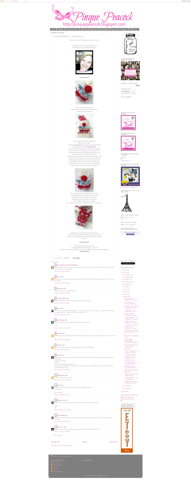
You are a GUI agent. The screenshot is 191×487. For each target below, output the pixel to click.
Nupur (58, 308)
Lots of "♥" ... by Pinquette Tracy (131, 336)
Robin (59, 385)
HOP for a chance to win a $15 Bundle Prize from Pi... (131, 332)
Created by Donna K (77, 109)
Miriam (59, 276)
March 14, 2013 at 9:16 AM (62, 293)
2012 (124, 391)
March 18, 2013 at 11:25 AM (63, 410)
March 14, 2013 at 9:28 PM (62, 370)
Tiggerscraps (61, 375)
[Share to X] (76, 258)
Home (53, 29)
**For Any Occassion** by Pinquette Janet (131, 345)
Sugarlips (55, 467)
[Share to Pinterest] (79, 258)
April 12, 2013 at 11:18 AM (62, 431)
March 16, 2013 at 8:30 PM (62, 395)
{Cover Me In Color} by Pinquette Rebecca (130, 366)
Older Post (113, 442)
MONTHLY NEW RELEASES (89, 29)
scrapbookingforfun (58, 471)
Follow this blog (130, 234)
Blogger (105, 475)
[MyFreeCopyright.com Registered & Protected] (130, 399)
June (125, 289)
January (126, 388)
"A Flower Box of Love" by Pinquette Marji (131, 374)
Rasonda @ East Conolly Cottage (66, 265)
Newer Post (55, 442)
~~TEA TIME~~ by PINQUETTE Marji (130, 310)
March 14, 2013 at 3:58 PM (62, 339)
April (125, 294)
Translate (133, 93)
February (126, 386)
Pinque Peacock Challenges (118, 29)
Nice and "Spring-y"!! (130, 360)
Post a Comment (57, 435)
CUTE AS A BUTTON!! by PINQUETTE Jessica (131, 306)
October (126, 279)
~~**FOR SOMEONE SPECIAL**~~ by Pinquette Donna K (130, 356)
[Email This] (73, 258)
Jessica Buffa (61, 415)
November (127, 277)
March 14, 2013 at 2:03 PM (62, 328)
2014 (124, 270)
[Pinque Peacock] (121, 159)
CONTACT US (134, 29)
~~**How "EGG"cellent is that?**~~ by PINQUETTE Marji (131, 326)
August (126, 284)
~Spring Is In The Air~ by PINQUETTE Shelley (131, 322)
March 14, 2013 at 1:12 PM (62, 314)
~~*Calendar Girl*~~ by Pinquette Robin (130, 378)
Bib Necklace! (128, 348)
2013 (124, 272)
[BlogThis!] (75, 258)
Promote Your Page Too (125, 160)
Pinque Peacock (96, 235)
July (125, 286)
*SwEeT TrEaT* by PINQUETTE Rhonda (130, 314)
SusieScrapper (61, 320)
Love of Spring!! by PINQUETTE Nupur (130, 303)
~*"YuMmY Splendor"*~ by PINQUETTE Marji (131, 351)
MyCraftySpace (57, 465)
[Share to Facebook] (77, 258)
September (127, 282)
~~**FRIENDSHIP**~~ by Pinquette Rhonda (131, 363)
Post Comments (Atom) (65, 445)
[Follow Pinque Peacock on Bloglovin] (126, 211)
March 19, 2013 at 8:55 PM (62, 421)
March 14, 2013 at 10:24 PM (63, 380)
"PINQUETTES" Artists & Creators (68, 29)
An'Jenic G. (60, 427)
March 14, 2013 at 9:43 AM (62, 303)
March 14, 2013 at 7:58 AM (62, 271)
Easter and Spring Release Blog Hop (131, 370)
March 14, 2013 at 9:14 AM (62, 283)
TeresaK (59, 355)
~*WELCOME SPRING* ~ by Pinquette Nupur (131, 382)
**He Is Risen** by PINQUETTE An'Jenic (130, 299)
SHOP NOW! (104, 29)
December (127, 274)
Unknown (59, 333)
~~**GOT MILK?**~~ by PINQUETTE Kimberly (131, 318)
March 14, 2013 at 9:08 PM (62, 349)
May (125, 291)
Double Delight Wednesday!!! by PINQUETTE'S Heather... (131, 341)
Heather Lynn (61, 400)
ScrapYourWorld (61, 298)
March (126, 296)
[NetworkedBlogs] (130, 232)
